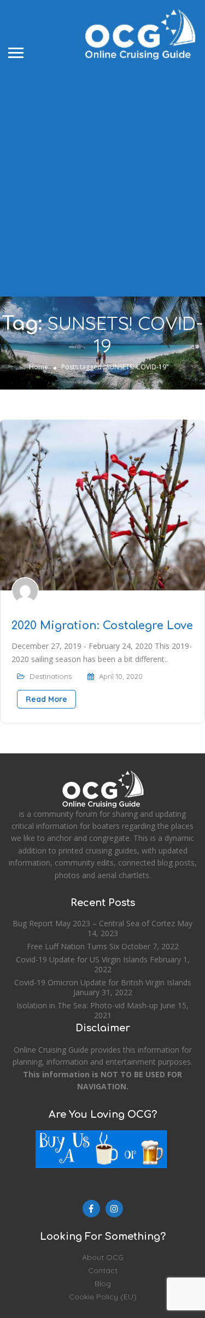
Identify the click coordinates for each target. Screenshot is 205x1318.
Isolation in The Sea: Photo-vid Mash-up (87, 1005)
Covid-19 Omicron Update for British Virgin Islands (102, 982)
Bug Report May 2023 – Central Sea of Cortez (94, 923)
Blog (103, 1283)
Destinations (51, 676)
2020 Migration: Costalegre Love (102, 625)
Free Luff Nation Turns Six (73, 946)
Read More (46, 699)
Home (38, 366)
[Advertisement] (102, 177)
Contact (103, 1270)
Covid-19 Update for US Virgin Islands (82, 959)
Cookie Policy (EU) (103, 1297)
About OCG (103, 1257)
